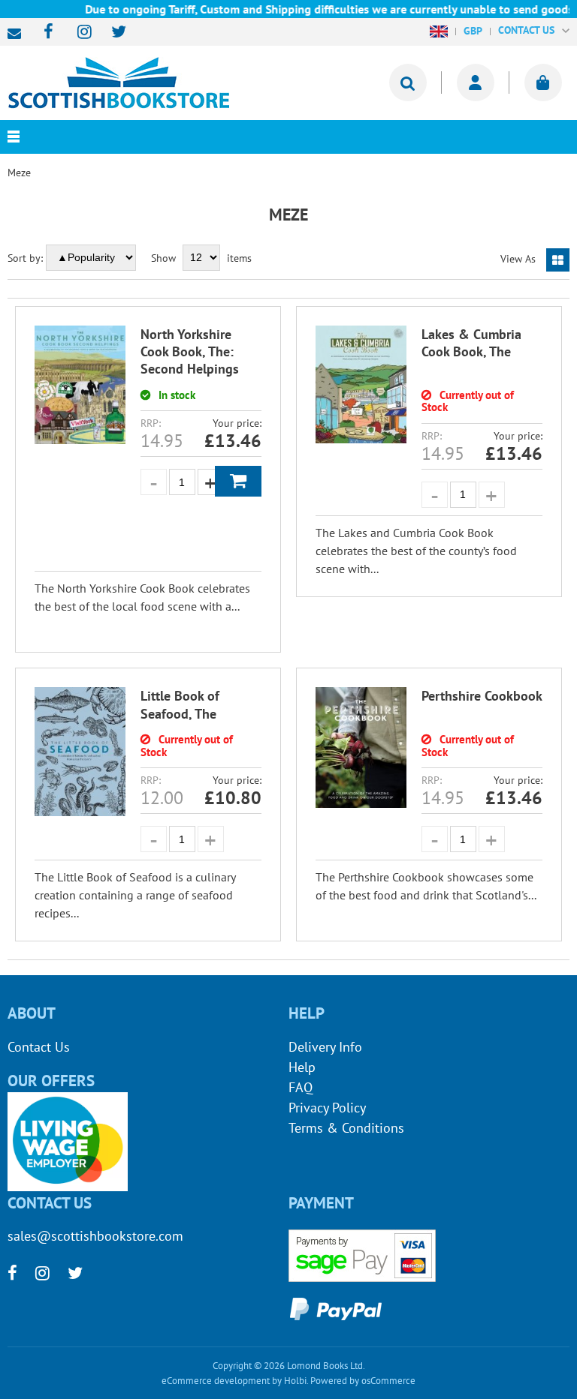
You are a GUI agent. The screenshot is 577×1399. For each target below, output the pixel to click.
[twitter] (111, 33)
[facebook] (44, 33)
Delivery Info (325, 1046)
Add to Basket (238, 481)
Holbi (295, 1380)
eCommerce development (216, 1380)
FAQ (300, 1087)
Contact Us (39, 1046)
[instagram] (78, 33)
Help (302, 1067)
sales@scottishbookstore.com (18, 34)
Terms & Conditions (346, 1127)
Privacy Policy (327, 1107)
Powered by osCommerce (362, 1380)
